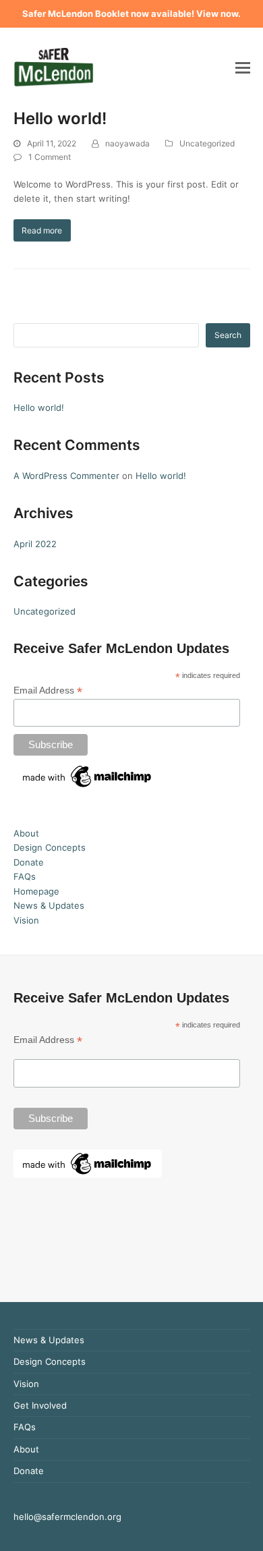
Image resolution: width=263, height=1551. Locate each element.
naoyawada (127, 143)
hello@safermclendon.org (67, 1516)
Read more (42, 230)
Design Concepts (49, 847)
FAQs (24, 876)
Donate (28, 862)
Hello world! (60, 118)
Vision (26, 920)
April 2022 (35, 543)
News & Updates (48, 905)
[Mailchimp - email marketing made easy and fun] (87, 787)
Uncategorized (207, 143)
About (26, 833)
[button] (242, 67)
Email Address (47, 690)
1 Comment (49, 157)
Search (227, 335)
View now (217, 13)
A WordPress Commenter (66, 475)
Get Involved (40, 1405)
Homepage (36, 891)
